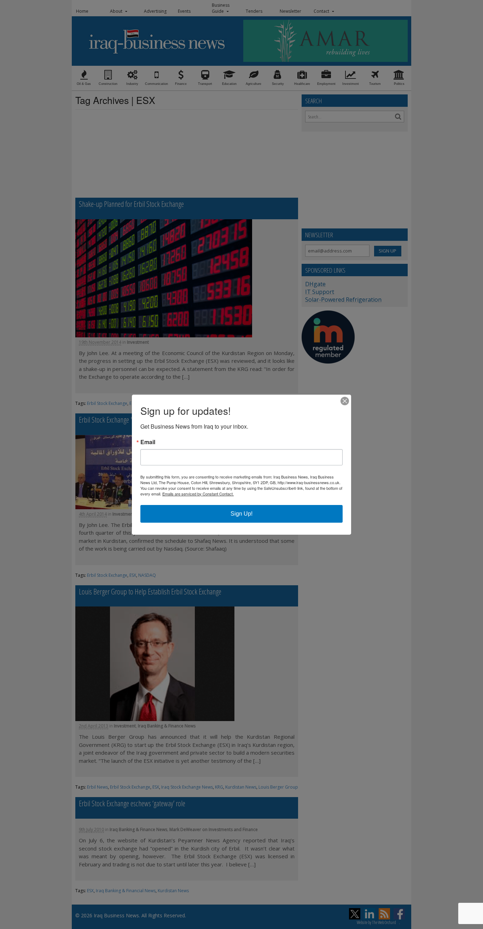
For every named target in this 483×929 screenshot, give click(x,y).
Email (147, 442)
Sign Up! (241, 514)
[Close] (345, 401)
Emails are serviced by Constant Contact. (198, 494)
